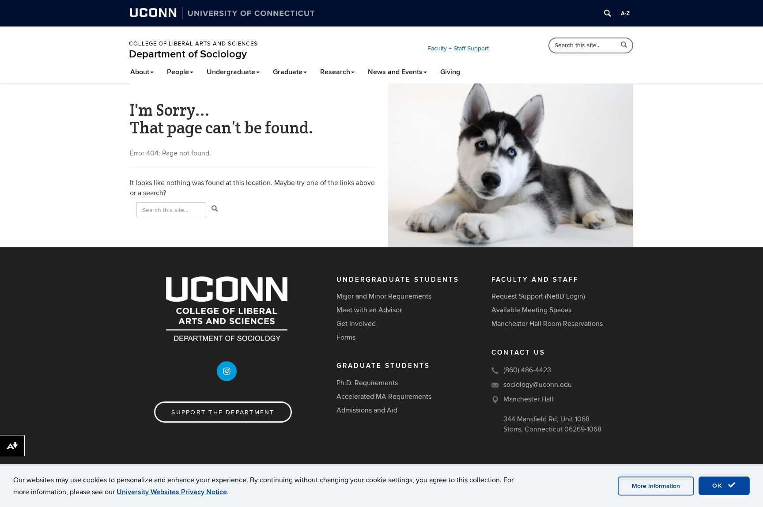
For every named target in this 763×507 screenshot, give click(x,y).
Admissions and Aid (366, 410)
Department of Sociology (188, 54)
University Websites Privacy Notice (172, 492)
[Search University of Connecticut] (608, 13)
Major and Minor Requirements (383, 296)
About (139, 72)
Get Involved (356, 323)
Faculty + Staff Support (458, 48)
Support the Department (222, 412)
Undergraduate (231, 72)
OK (718, 485)
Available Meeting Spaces (531, 310)
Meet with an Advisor (369, 310)
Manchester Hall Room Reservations (547, 323)
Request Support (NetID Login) (538, 296)
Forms (345, 337)
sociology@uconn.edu (537, 384)
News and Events (395, 72)
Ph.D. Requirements (367, 382)
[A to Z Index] (625, 13)
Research (335, 72)
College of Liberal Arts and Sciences (193, 43)
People (178, 72)
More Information (656, 486)
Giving (450, 72)
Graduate (287, 72)
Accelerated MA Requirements (383, 396)
